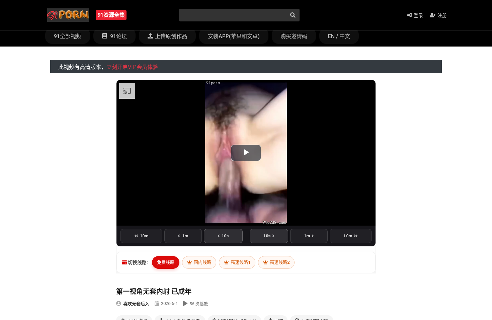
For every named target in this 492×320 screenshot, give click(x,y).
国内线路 (202, 262)
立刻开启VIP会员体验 (132, 67)
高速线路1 (240, 262)
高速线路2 (279, 262)
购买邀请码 (293, 36)
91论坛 (118, 36)
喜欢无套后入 (136, 303)
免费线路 (165, 262)
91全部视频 (67, 36)
